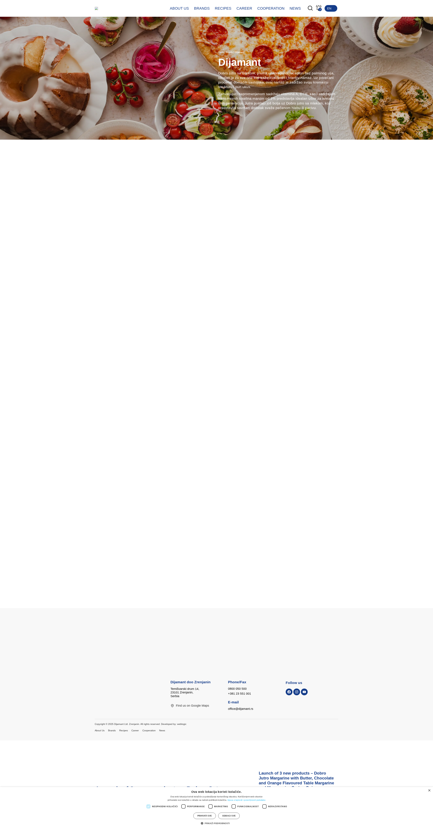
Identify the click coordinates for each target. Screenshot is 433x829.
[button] (216, 823)
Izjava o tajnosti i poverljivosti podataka (246, 800)
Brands (202, 8)
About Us (179, 8)
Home (221, 52)
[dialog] (216, 808)
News (295, 8)
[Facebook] (289, 692)
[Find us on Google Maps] (172, 706)
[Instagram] (296, 692)
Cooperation (270, 8)
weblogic (181, 724)
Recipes (223, 8)
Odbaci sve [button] (229, 816)
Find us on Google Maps (192, 705)
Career (244, 8)
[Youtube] (304, 692)
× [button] (429, 790)
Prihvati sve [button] (204, 816)
